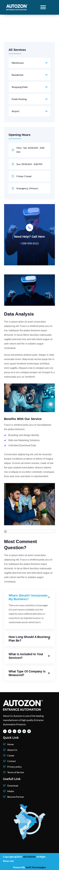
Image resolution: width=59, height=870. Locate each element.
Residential (17, 74)
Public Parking (19, 99)
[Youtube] (19, 731)
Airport (15, 111)
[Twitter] (9, 731)
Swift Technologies (36, 867)
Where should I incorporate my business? (28, 597)
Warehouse (18, 62)
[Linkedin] (29, 731)
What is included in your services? (26, 655)
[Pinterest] (24, 731)
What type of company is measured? (27, 673)
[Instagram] (14, 731)
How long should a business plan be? (29, 638)
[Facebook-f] (5, 731)
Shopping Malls (20, 86)
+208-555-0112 (29, 243)
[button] (29, 397)
